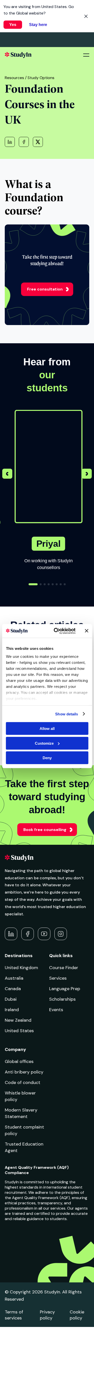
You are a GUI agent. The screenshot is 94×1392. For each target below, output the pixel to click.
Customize (44, 743)
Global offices (19, 1061)
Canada (13, 989)
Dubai (11, 999)
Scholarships (62, 999)
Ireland (12, 1010)
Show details (66, 714)
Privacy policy (47, 1315)
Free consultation (45, 289)
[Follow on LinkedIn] (11, 934)
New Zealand (18, 1020)
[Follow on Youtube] (44, 934)
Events (56, 1010)
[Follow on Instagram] (60, 934)
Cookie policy (77, 1315)
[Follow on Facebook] (27, 934)
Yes (12, 25)
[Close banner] (86, 631)
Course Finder (63, 968)
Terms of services (14, 1315)
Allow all (47, 728)
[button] (87, 474)
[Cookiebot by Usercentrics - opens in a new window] (56, 631)
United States (19, 1031)
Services (58, 978)
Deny (47, 758)
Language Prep (64, 989)
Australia (14, 978)
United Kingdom (21, 968)
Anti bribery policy (24, 1072)
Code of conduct (22, 1082)
